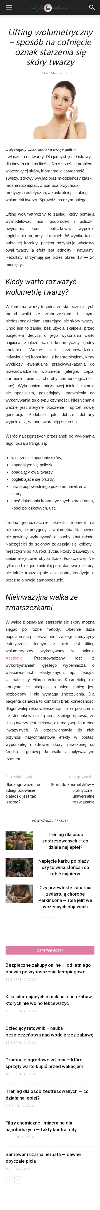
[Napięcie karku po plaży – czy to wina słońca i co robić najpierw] (19, 867)
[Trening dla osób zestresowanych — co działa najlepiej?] (19, 840)
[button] (92, 7)
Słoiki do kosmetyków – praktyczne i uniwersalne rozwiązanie (72, 793)
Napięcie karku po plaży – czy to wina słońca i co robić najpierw (65, 867)
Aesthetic (14, 658)
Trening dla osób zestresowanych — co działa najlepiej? (65, 841)
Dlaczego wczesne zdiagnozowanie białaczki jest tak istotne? (23, 793)
